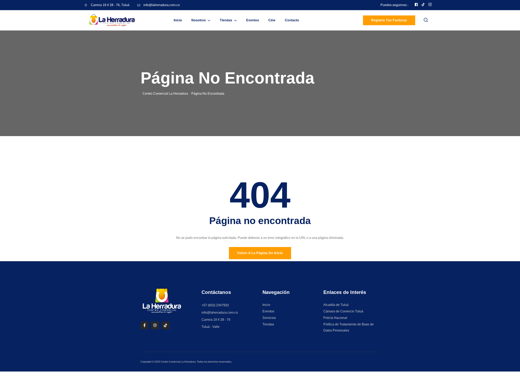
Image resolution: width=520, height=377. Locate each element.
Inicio (178, 20)
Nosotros (198, 20)
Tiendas (226, 20)
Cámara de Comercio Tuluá (343, 311)
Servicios (269, 318)
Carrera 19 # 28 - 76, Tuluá (110, 5)
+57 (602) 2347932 (215, 305)
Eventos (252, 20)
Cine (271, 20)
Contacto (292, 20)
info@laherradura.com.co (161, 5)
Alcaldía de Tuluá (336, 305)
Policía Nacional (335, 318)
